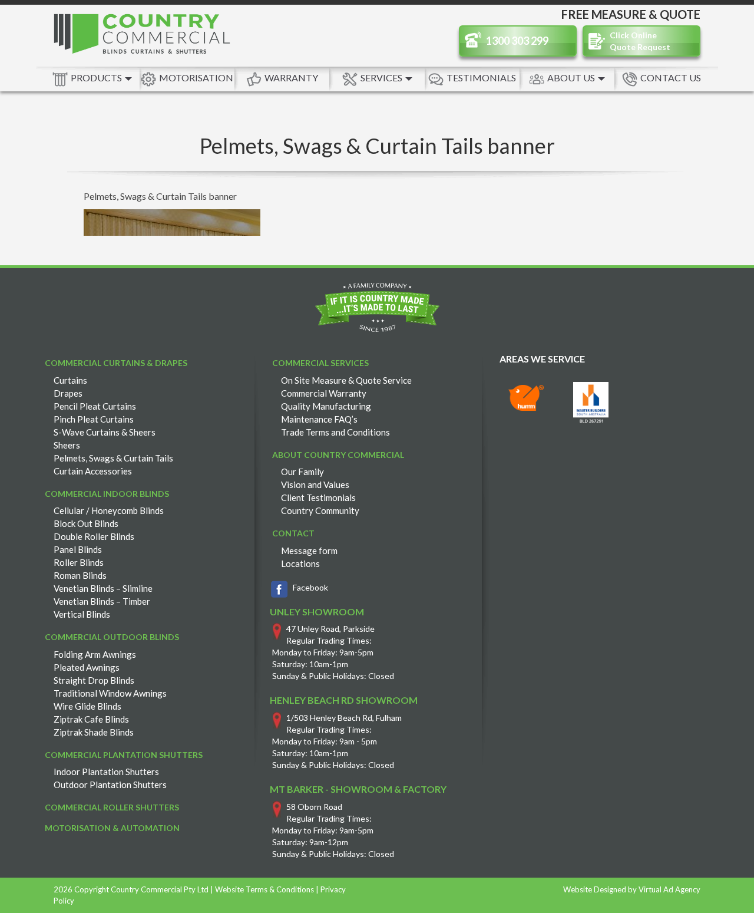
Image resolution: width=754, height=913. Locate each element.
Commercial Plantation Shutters (124, 755)
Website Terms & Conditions (264, 889)
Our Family (302, 471)
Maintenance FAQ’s (319, 419)
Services (382, 77)
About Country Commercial (338, 455)
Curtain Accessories (93, 471)
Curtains (70, 380)
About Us (572, 77)
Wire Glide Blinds (87, 706)
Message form (309, 550)
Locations (300, 563)
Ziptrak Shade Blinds (94, 732)
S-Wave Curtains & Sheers (105, 432)
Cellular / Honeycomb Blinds (109, 510)
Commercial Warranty (323, 393)
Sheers (67, 445)
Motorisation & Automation (112, 828)
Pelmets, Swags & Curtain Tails (113, 458)
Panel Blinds (78, 549)
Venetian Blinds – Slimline (103, 588)
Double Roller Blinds (94, 536)
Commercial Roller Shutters (112, 807)
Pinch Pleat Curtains (94, 419)
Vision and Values (315, 484)
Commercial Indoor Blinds (107, 494)
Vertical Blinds (82, 614)
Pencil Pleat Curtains (95, 406)
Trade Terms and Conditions (335, 432)
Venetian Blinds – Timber (102, 601)
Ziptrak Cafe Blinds (91, 719)
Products (97, 77)
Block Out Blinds (86, 523)
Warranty (291, 77)
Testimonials (481, 77)
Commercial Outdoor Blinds (112, 637)
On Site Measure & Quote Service (346, 380)
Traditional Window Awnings (110, 693)
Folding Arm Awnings (95, 654)
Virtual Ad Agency (669, 889)
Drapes (68, 393)
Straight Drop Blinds (94, 680)
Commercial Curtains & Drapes (116, 363)
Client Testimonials (318, 497)
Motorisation (196, 77)
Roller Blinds (79, 562)
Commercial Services (320, 363)
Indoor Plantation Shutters (106, 771)
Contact (293, 533)
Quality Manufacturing (326, 406)
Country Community (320, 510)
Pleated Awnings (87, 667)
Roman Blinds (80, 575)
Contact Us (670, 77)
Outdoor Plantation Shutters (110, 784)
